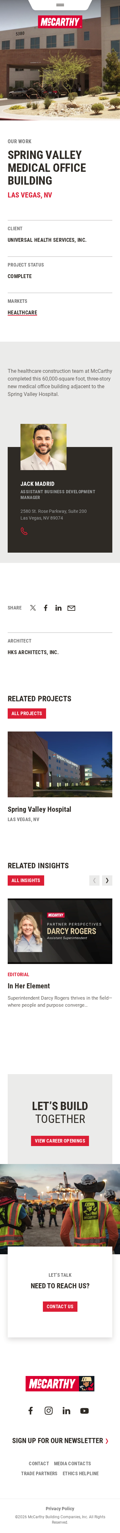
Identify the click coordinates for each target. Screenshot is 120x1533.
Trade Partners (39, 1473)
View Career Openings (60, 1141)
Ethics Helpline (81, 1473)
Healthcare (22, 313)
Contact (39, 1464)
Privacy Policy (60, 1508)
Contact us (60, 1307)
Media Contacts (72, 1464)
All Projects (27, 713)
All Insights (26, 880)
